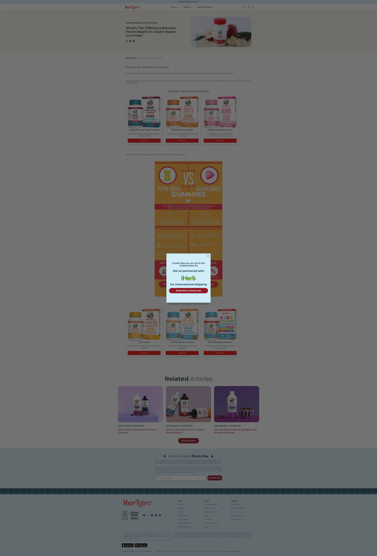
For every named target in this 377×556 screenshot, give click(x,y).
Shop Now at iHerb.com (188, 290)
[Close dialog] (208, 256)
